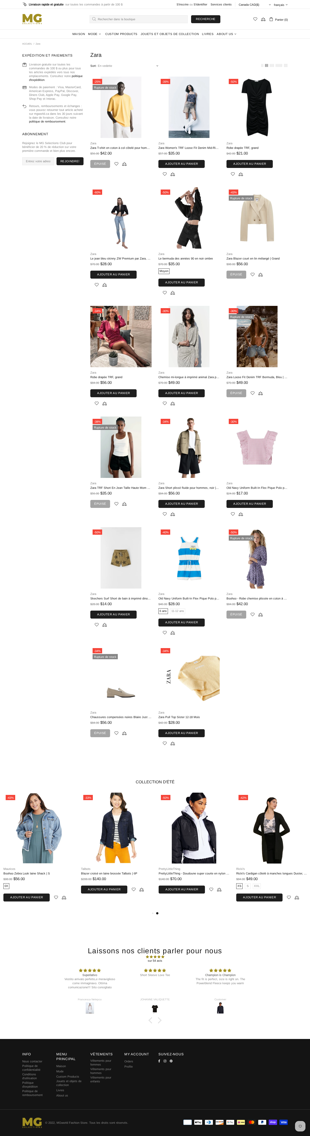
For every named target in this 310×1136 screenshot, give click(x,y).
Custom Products (67, 1076)
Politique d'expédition (30, 1084)
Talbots (86, 869)
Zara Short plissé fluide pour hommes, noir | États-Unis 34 (189, 487)
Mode (60, 1071)
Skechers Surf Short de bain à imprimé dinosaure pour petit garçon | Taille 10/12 (121, 598)
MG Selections (32, 19)
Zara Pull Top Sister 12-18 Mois (179, 717)
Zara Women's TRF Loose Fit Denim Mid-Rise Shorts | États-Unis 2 (189, 148)
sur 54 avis (155, 960)
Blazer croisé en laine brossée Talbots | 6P (109, 873)
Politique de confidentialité (31, 1067)
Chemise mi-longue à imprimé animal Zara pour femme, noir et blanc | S (189, 377)
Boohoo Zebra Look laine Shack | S (26, 873)
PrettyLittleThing (169, 869)
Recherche (206, 19)
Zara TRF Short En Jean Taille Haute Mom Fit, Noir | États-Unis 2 (121, 487)
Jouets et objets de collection (68, 1083)
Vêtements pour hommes (100, 1071)
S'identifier (200, 4)
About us (62, 1095)
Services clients (221, 4)
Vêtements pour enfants (100, 1079)
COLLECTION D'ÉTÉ (155, 782)
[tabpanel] (194, 848)
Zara (93, 143)
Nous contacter (32, 1061)
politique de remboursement (47, 121)
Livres (60, 1090)
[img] (155, 957)
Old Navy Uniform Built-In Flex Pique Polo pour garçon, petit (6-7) (257, 487)
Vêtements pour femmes (100, 1062)
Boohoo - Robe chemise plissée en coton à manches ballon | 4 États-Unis (257, 598)
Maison (61, 1066)
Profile (128, 1066)
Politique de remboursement (32, 1093)
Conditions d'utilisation (29, 1076)
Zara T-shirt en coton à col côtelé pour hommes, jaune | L (121, 148)
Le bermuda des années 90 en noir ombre (185, 258)
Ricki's (240, 869)
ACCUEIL (27, 43)
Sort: (93, 65)
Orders (128, 1061)
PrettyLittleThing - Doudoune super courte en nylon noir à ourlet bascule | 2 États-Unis (194, 873)
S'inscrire (183, 4)
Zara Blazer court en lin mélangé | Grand (253, 258)
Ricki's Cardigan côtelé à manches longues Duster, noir (271, 873)
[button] (151, 1020)
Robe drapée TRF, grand (242, 148)
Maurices (9, 869)
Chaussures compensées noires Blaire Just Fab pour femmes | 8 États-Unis (121, 717)
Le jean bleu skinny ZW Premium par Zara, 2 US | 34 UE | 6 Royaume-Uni (121, 258)
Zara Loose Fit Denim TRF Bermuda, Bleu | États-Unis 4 (257, 377)
